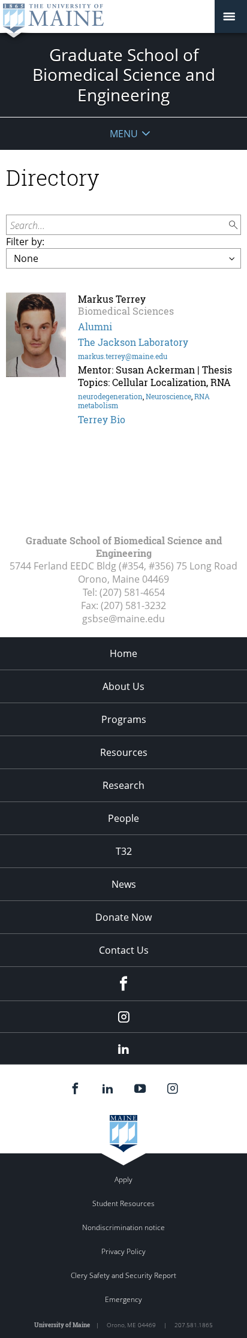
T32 (124, 851)
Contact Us (124, 950)
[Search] (234, 225)
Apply (123, 1179)
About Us (123, 686)
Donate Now (123, 917)
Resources (123, 752)
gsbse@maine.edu (123, 618)
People (123, 818)
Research (123, 785)
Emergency (123, 1299)
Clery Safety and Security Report (123, 1275)
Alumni (95, 326)
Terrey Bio (101, 419)
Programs (123, 719)
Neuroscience (168, 396)
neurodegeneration (110, 396)
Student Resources (123, 1203)
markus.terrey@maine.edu (122, 356)
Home (123, 653)
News (124, 884)
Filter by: (25, 241)
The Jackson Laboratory (133, 342)
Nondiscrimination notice (123, 1227)
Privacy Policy (123, 1251)
